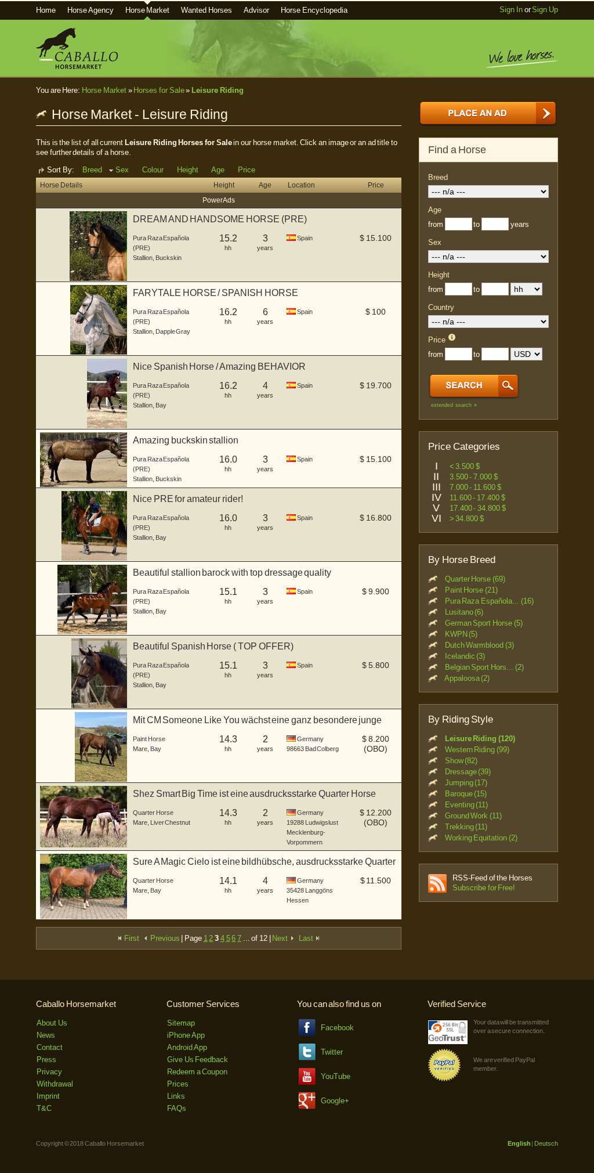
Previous (164, 938)
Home (46, 10)
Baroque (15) (466, 793)
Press (46, 1059)
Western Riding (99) (477, 749)
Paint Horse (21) (471, 590)
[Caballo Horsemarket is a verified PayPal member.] (444, 1079)
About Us (52, 1023)
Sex (122, 169)
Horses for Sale (158, 90)
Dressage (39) (468, 771)
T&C (44, 1108)
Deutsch (546, 1143)
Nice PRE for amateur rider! (188, 499)
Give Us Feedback (197, 1059)
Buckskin (168, 257)
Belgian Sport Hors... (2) (484, 667)
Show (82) (461, 760)
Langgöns (319, 890)
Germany (310, 738)
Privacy (49, 1071)
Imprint (48, 1096)
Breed (92, 169)
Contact (50, 1047)
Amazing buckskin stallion (185, 440)
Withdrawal (55, 1084)
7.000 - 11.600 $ (475, 487)
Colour (153, 169)
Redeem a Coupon (197, 1071)
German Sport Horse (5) (484, 623)
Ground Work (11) (473, 815)
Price (246, 169)
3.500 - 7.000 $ (474, 476)
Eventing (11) (466, 804)
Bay (160, 405)
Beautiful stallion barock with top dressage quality (232, 573)
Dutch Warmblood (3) (479, 645)
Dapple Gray (173, 331)
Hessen (298, 900)
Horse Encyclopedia (314, 10)
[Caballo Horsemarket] (77, 66)
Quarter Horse (153, 812)
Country (441, 307)
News (46, 1035)
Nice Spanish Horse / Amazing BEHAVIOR (219, 366)
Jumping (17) (466, 782)
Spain (305, 237)
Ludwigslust (321, 822)
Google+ (335, 1100)
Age (217, 169)
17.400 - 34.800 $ (478, 508)
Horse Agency (90, 10)
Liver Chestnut (170, 822)
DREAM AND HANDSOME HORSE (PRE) (220, 219)
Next (280, 938)
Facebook (337, 1027)
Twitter (332, 1052)
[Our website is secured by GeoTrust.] (448, 1041)
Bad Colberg (322, 748)
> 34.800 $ (467, 518)
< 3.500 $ (465, 466)
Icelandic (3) (465, 656)
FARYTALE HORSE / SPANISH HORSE (215, 293)
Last (307, 938)
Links (176, 1096)
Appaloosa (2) (467, 678)
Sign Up (545, 9)
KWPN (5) (461, 634)
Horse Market (147, 10)
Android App (187, 1047)
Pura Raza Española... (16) (489, 601)
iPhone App (186, 1035)
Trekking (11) (466, 826)
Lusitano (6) (464, 612)
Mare (140, 748)
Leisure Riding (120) (480, 738)
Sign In (511, 9)
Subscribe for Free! (483, 887)
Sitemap (181, 1023)
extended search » (454, 405)
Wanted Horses (206, 10)
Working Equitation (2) (481, 837)
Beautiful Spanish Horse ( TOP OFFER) (213, 646)
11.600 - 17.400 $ (477, 497)
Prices (178, 1084)
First (131, 938)
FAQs (176, 1108)
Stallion (143, 257)
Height (187, 169)
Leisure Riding (217, 90)
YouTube (335, 1076)
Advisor (256, 10)
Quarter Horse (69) (475, 579)
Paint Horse (149, 738)
